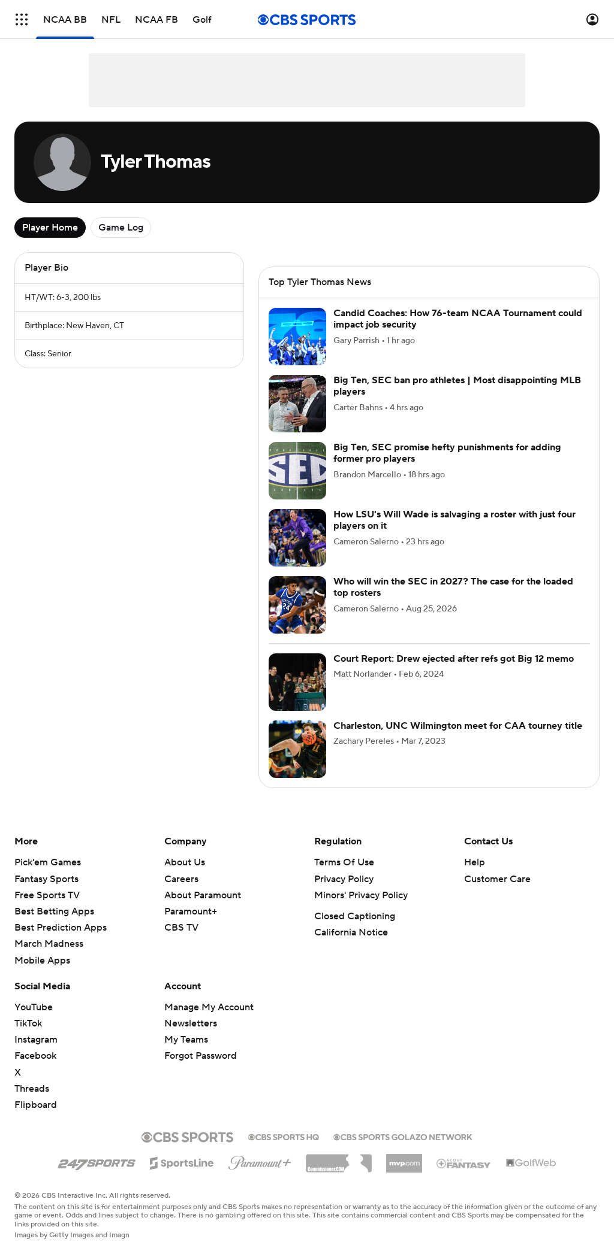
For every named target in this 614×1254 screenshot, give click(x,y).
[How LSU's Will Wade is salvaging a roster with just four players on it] (297, 538)
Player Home (50, 228)
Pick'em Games (47, 862)
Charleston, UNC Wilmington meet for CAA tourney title (457, 726)
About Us (184, 862)
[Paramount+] (259, 1161)
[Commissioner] (339, 1159)
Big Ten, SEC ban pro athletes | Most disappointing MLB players (457, 386)
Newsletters (190, 1023)
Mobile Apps (42, 961)
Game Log (120, 228)
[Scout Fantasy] (464, 1163)
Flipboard (35, 1105)
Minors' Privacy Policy (361, 895)
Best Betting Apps (54, 911)
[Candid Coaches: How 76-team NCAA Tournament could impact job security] (297, 336)
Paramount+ (190, 911)
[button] (21, 19)
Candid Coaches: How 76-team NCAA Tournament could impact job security (457, 319)
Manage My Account (209, 1007)
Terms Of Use (344, 862)
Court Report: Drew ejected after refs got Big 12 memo (453, 659)
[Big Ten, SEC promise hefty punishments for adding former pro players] (297, 470)
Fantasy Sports (46, 879)
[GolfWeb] (531, 1164)
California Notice (351, 932)
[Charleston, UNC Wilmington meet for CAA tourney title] (297, 749)
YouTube (33, 1007)
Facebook (35, 1056)
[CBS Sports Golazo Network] (402, 1136)
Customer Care (497, 879)
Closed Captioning (354, 916)
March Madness (48, 944)
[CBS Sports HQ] (283, 1136)
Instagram (36, 1040)
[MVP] (404, 1159)
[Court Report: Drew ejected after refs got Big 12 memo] (297, 682)
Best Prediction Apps (60, 928)
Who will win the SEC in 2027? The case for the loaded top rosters (453, 587)
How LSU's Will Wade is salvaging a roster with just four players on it (454, 520)
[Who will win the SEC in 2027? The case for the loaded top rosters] (297, 605)
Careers (181, 879)
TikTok (28, 1023)
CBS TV (181, 928)
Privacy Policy (344, 879)
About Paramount (202, 895)
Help (474, 862)
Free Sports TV (47, 895)
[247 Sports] (97, 1161)
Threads (31, 1089)
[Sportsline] (182, 1161)
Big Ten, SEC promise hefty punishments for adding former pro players (447, 453)
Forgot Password (200, 1056)
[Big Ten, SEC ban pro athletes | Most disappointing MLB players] (297, 403)
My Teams (186, 1040)
